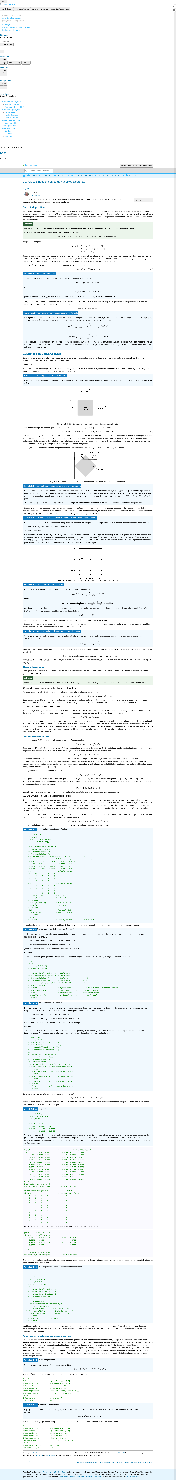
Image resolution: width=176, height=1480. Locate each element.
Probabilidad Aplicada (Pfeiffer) (109, 175)
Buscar (26, 171)
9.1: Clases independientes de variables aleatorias (49, 1453)
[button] (8, 134)
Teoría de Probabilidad (82, 175)
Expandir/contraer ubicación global (152, 175)
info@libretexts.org (133, 1477)
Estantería (46, 175)
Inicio (32, 175)
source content (51, 1455)
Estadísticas (62, 175)
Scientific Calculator (12, 118)
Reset (3, 59)
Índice (140, 200)
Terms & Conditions (76, 1477)
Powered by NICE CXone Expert (55, 1472)
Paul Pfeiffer (39, 1455)
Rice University (35, 195)
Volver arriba (27, 1462)
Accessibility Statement (92, 1477)
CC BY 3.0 (121, 1453)
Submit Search (6, 45)
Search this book (6, 37)
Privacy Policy (63, 1477)
